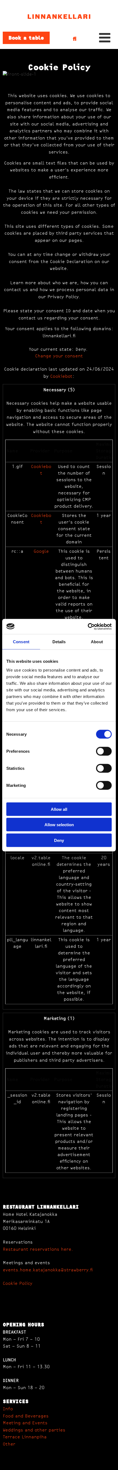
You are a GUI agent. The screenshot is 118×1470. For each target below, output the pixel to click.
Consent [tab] (21, 641)
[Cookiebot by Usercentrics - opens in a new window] (88, 626)
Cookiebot (61, 376)
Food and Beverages (26, 1416)
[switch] (104, 751)
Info (8, 1409)
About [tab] (97, 641)
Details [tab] (59, 641)
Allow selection (59, 824)
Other (9, 1444)
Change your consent (59, 356)
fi (74, 39)
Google (41, 551)
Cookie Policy (17, 1283)
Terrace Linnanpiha (25, 1437)
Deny (59, 840)
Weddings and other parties (34, 1430)
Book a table (26, 37)
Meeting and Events (25, 1423)
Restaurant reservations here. (38, 1249)
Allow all (59, 809)
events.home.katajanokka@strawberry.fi (48, 1270)
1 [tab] (59, 81)
